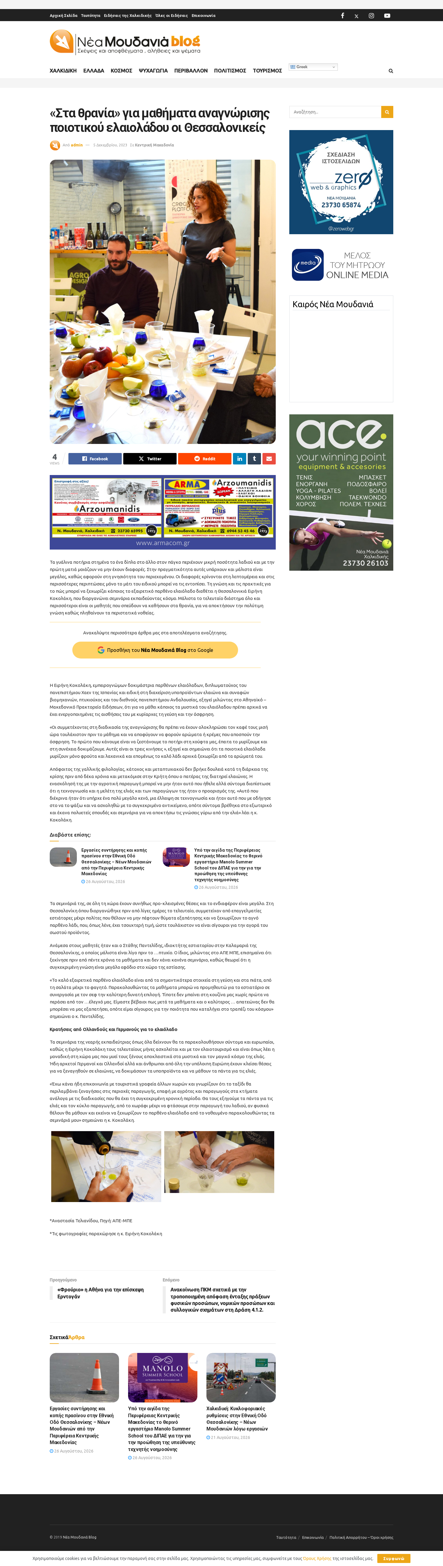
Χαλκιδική (63, 70)
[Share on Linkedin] (239, 458)
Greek (301, 67)
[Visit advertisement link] (163, 512)
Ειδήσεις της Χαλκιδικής (128, 15)
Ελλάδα (93, 70)
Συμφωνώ (393, 1558)
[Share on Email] (269, 458)
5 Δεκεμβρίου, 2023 (110, 145)
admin (77, 145)
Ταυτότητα (90, 15)
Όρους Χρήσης (317, 1558)
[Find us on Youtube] (387, 16)
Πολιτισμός (230, 70)
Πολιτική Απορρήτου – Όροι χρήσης (361, 1537)
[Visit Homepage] (125, 42)
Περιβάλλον (191, 70)
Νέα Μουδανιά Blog (79, 1537)
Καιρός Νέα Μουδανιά (333, 304)
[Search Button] (391, 70)
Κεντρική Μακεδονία (154, 145)
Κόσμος (121, 70)
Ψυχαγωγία (153, 70)
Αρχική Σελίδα (63, 15)
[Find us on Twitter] (356, 16)
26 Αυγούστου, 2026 (105, 881)
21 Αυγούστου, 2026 (230, 1437)
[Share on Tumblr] (254, 458)
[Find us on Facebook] (342, 16)
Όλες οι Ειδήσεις (172, 15)
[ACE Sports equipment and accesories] (341, 492)
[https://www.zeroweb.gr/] (341, 181)
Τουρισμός (267, 70)
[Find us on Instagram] (371, 16)
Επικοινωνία (203, 15)
